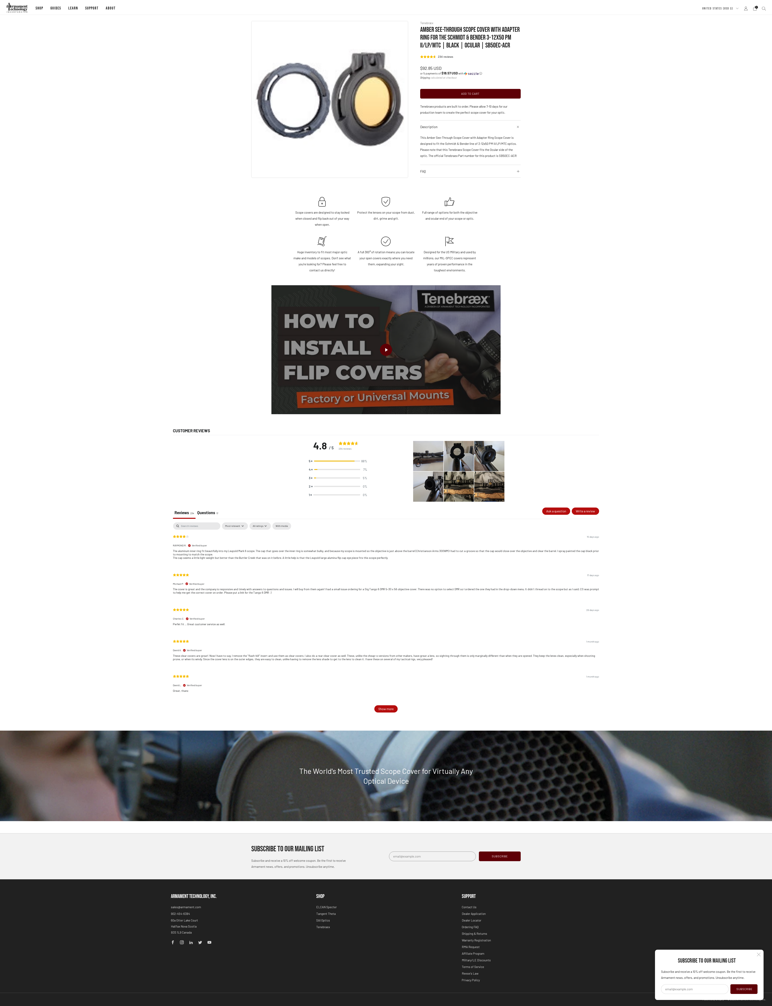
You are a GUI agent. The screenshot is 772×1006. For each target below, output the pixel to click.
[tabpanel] (386, 619)
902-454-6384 (180, 913)
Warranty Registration (476, 940)
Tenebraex (323, 927)
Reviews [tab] (184, 512)
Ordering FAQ (470, 927)
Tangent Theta (326, 913)
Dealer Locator (471, 920)
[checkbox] (281, 526)
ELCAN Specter (326, 907)
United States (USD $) (718, 8)
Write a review (585, 511)
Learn (73, 8)
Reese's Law (470, 973)
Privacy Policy (471, 980)
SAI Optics (323, 920)
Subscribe (744, 989)
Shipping (425, 77)
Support (92, 8)
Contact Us (469, 907)
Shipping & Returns (474, 933)
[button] (451, 73)
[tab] (208, 513)
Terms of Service (473, 967)
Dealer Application (474, 913)
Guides (55, 8)
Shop (39, 8)
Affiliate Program (473, 953)
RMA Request (471, 947)
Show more (386, 709)
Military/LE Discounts (476, 960)
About (111, 8)
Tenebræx (426, 23)
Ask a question (556, 511)
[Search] (764, 8)
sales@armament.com (186, 907)
